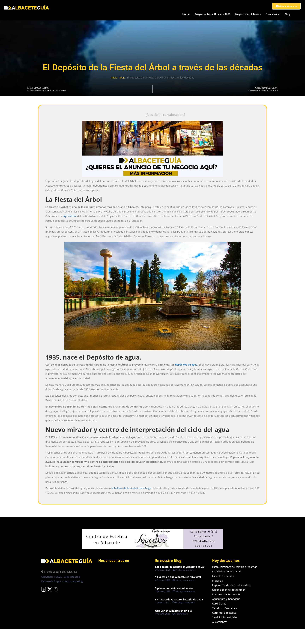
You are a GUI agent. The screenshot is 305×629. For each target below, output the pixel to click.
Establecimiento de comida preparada (234, 567)
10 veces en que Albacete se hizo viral (178, 577)
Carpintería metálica (224, 612)
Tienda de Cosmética (224, 608)
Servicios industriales (224, 617)
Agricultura (70, 216)
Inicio (114, 77)
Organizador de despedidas (228, 589)
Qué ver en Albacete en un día (173, 610)
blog (122, 77)
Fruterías (217, 580)
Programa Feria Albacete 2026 (212, 14)
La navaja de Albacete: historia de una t (179, 599)
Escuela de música (223, 576)
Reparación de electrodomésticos (232, 585)
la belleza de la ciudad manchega (131, 488)
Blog (287, 14)
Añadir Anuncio (288, 6)
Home (186, 14)
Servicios (271, 14)
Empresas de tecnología (226, 594)
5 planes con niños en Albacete (174, 588)
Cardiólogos (219, 603)
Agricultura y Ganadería (226, 599)
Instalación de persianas (226, 571)
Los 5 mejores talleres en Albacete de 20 (179, 566)
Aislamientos (219, 622)
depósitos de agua (186, 364)
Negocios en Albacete (248, 14)
